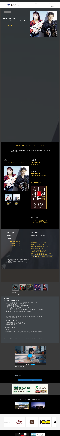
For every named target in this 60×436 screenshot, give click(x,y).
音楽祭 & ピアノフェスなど (42, 3)
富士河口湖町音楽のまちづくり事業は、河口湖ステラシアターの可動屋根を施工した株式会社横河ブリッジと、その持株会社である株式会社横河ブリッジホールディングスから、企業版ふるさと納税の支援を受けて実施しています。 (29, 374)
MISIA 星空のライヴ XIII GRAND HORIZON (44, 291)
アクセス (54, 3)
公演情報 (35, 3)
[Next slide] (58, 422)
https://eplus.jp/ (38, 256)
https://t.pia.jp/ (39, 250)
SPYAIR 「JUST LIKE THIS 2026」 (37, 291)
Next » (19, 294)
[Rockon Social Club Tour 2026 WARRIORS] (23, 287)
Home (32, 3)
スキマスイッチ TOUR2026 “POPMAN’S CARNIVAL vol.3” (15, 291)
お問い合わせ (53, 6)
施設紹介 (50, 3)
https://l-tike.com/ (45, 253)
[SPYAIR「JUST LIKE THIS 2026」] (37, 287)
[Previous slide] (2, 422)
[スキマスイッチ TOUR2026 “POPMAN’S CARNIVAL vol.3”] (15, 287)
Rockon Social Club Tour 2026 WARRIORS (23, 291)
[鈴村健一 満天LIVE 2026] (30, 287)
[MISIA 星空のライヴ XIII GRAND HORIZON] (44, 287)
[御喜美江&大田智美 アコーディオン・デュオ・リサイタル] (43, 23)
